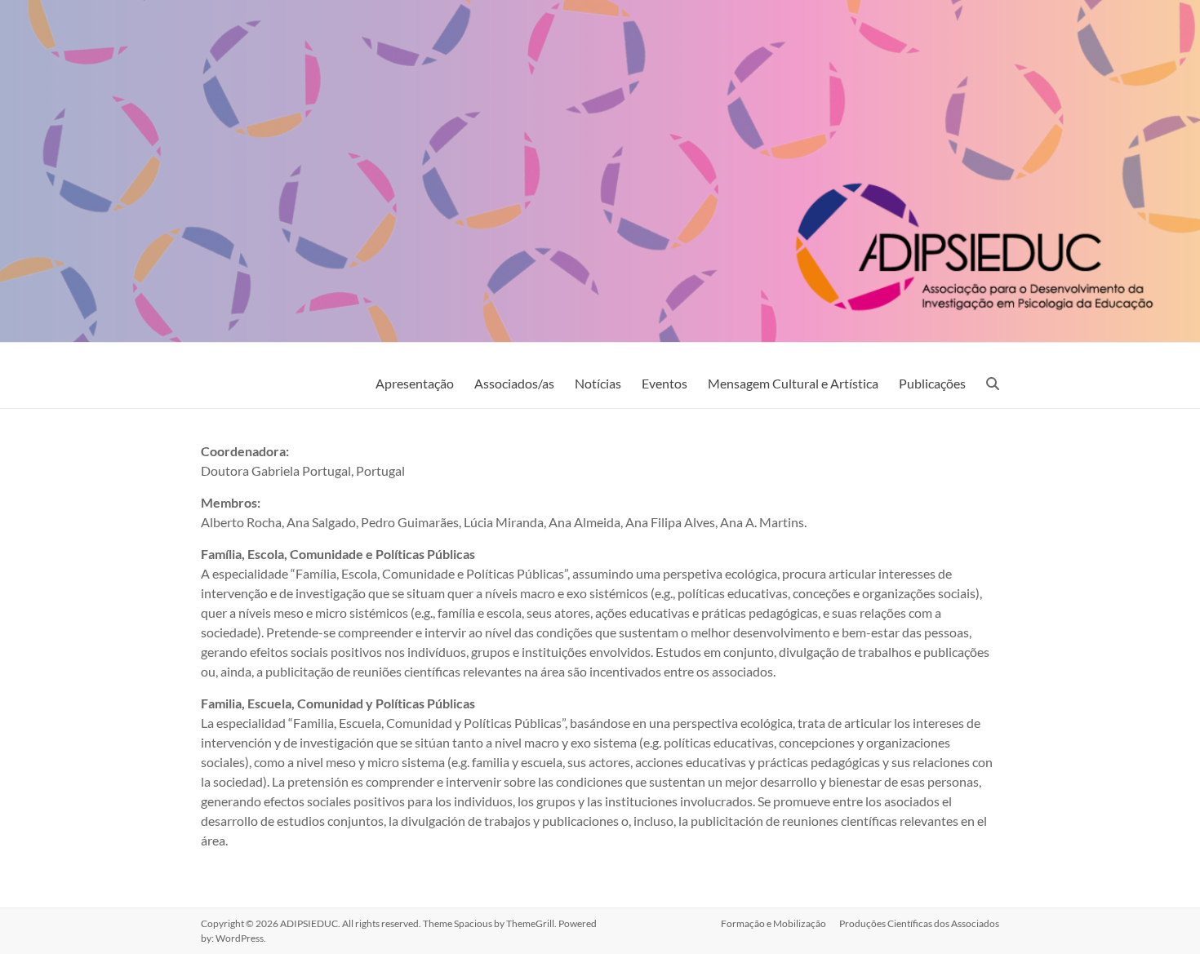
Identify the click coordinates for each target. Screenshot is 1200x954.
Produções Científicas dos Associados (919, 923)
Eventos (664, 383)
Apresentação (415, 383)
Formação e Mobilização (773, 923)
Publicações (932, 383)
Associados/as (514, 383)
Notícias (598, 383)
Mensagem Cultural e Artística (793, 383)
